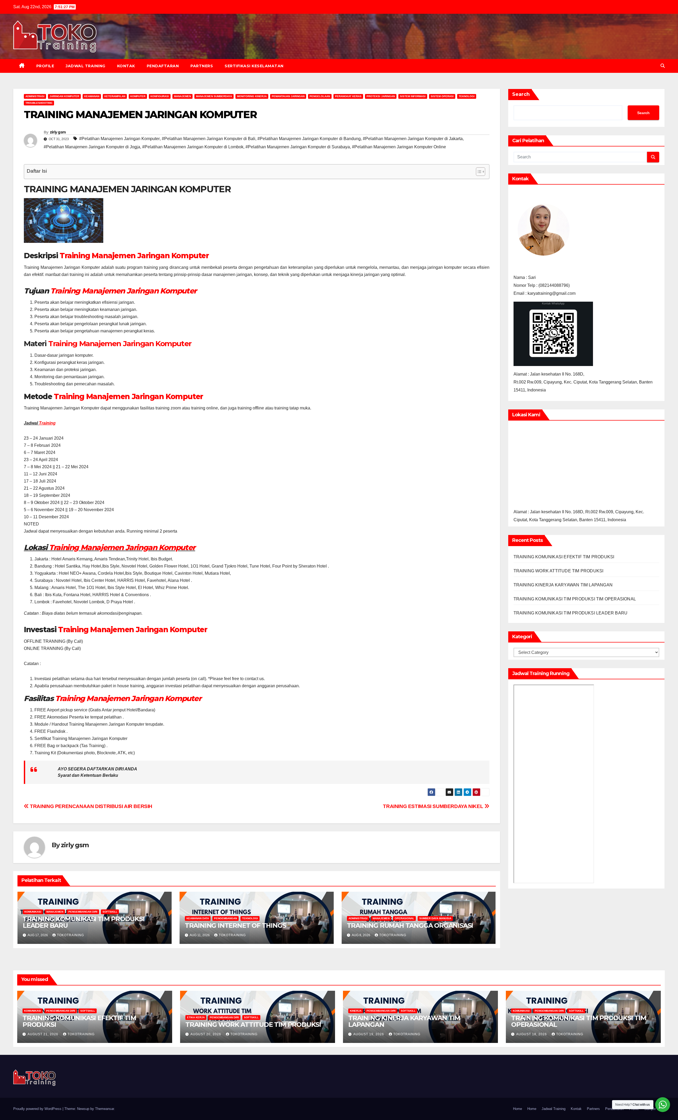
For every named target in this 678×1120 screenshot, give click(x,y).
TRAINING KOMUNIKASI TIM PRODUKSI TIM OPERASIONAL (575, 599)
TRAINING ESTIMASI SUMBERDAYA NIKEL (433, 806)
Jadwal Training (85, 66)
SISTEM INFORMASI (413, 96)
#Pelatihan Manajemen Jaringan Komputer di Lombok (192, 147)
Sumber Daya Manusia (435, 918)
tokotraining (70, 935)
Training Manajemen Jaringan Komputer (134, 255)
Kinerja (356, 1010)
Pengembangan (225, 918)
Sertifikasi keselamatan (254, 66)
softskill (109, 911)
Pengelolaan (320, 96)
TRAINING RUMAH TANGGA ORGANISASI (410, 925)
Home (517, 1109)
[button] (663, 66)
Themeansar (104, 1109)
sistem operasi (442, 96)
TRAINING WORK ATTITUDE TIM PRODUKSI (559, 571)
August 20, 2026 (206, 1034)
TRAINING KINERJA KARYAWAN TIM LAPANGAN (563, 585)
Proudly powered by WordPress (38, 1109)
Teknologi (467, 96)
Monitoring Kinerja (252, 96)
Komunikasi (32, 911)
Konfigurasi (159, 96)
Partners (201, 66)
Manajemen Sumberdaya (214, 96)
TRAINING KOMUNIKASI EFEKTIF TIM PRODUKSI (564, 557)
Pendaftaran (163, 66)
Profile (45, 66)
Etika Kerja (196, 1017)
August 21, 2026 (43, 1034)
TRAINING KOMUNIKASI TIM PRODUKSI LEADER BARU (84, 922)
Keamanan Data (197, 918)
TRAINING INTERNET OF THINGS (235, 925)
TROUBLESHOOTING (38, 102)
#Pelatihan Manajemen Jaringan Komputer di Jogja (92, 147)
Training (47, 423)
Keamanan (91, 96)
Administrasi (34, 96)
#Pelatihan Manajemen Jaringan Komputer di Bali (208, 138)
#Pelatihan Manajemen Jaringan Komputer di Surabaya (298, 147)
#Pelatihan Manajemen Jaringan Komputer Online (399, 147)
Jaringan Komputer (64, 96)
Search (521, 94)
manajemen (182, 96)
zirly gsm (58, 132)
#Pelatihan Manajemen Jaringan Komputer (119, 138)
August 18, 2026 (532, 1034)
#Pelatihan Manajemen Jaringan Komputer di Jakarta (413, 138)
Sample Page (654, 1109)
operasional (404, 918)
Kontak (126, 66)
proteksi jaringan (381, 96)
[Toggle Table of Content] (478, 171)
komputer (137, 96)
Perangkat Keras (348, 96)
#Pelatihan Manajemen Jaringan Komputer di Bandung (309, 138)
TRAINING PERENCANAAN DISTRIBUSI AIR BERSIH (90, 806)
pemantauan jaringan (288, 96)
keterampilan (114, 96)
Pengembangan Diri (82, 911)
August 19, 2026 (369, 1034)
